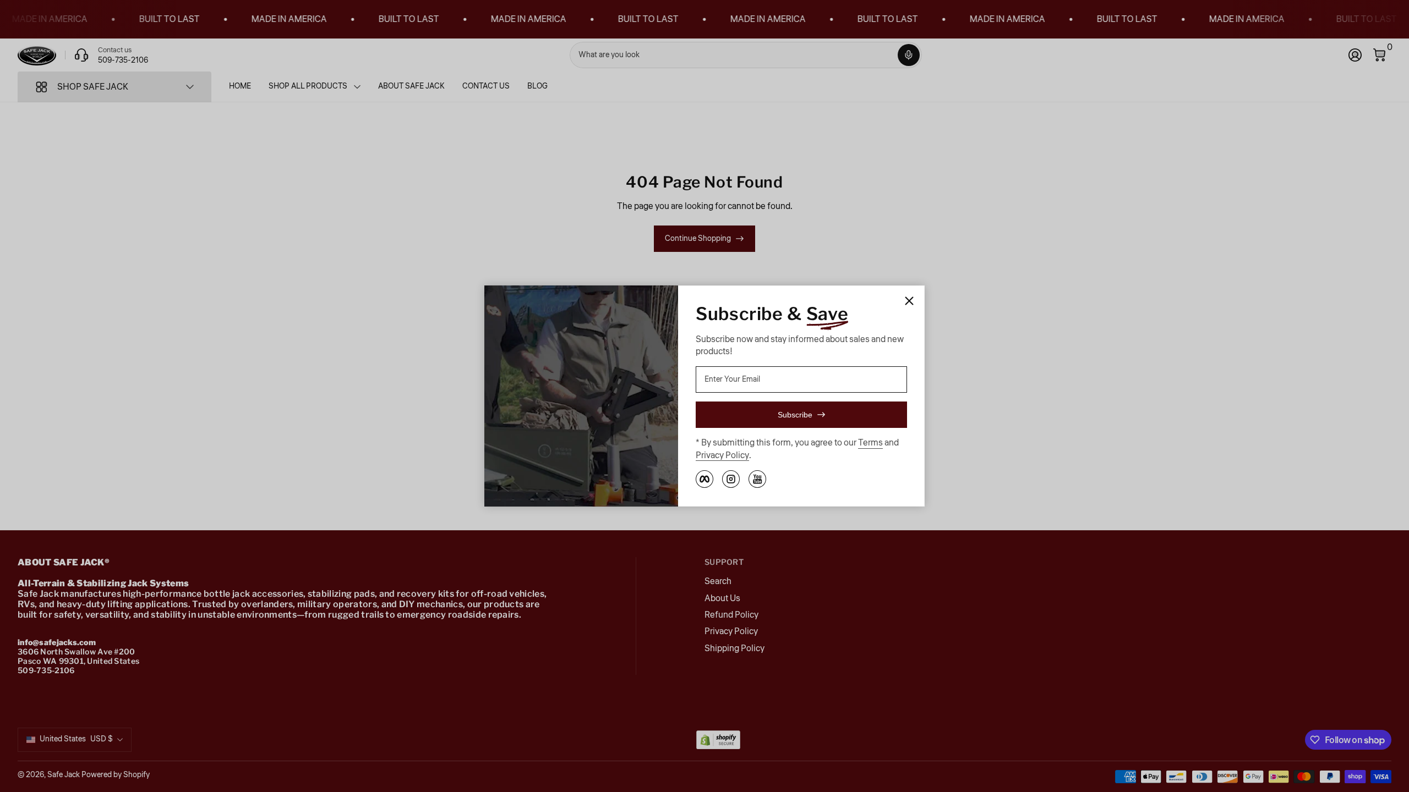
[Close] (909, 301)
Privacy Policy (722, 455)
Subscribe (795, 414)
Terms (870, 443)
